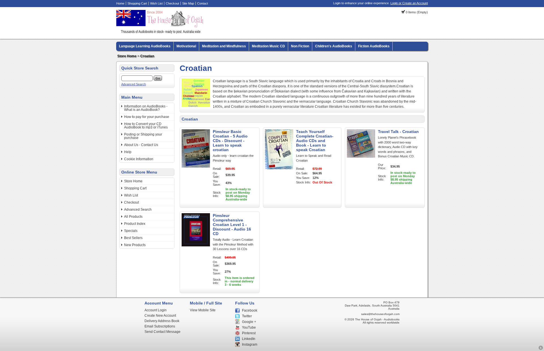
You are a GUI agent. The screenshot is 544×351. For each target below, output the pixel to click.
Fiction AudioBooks (374, 46)
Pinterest (249, 333)
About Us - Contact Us (141, 145)
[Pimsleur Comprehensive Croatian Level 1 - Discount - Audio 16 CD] (196, 245)
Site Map (188, 3)
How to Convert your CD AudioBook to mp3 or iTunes (146, 125)
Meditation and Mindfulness (224, 46)
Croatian (147, 56)
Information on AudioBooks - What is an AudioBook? (145, 108)
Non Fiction (300, 46)
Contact (202, 3)
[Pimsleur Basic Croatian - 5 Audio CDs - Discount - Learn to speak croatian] (196, 166)
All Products (133, 217)
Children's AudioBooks (333, 46)
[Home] (160, 33)
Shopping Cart (137, 3)
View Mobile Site (203, 310)
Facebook (249, 310)
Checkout (172, 3)
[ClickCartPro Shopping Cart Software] (540, 349)
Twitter (247, 316)
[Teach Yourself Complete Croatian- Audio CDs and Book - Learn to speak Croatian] (279, 168)
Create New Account (160, 316)
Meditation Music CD (268, 46)
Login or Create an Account (409, 3)
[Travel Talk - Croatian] (361, 156)
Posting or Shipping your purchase (143, 136)
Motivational (186, 46)
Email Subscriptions (159, 326)
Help (127, 152)
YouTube (249, 327)
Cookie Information (138, 159)
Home (120, 3)
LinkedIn (248, 339)
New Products (135, 245)
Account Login (155, 310)
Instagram (249, 344)
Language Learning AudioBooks (145, 46)
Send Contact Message (162, 332)
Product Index (134, 224)
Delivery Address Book (161, 321)
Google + (249, 322)
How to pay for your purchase (146, 117)
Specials (130, 231)
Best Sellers (133, 238)
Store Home (127, 56)
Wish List (156, 3)
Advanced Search (133, 84)
